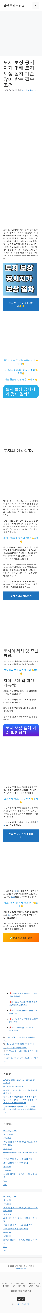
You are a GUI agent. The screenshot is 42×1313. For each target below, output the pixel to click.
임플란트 (7, 1170)
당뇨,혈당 (7, 1149)
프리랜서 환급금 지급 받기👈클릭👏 (21, 800)
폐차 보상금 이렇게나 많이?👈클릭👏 (21, 540)
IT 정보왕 (6, 1286)
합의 (16, 891)
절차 (22, 1044)
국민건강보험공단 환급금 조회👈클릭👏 (21, 372)
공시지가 (10, 1044)
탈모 (5, 1181)
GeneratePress (21, 1269)
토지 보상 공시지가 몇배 (16, 1047)
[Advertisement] (21, 34)
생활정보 (7, 1166)
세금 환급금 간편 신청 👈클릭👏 (21, 379)
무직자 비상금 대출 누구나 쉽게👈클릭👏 (21, 362)
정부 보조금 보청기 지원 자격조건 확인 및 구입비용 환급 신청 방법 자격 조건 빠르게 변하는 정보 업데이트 (20, 1100)
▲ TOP (21, 1299)
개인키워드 (8, 1134)
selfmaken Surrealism (13, 1086)
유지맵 (4, 1283)
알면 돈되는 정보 (13, 5)
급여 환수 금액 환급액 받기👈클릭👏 (21, 672)
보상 (13, 897)
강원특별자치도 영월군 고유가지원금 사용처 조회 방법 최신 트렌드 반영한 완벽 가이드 (20, 1109)
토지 (10, 915)
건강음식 (7, 1138)
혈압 (5, 1185)
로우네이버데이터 (17, 1283)
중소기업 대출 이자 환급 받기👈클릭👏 (21, 904)
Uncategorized (10, 1130)
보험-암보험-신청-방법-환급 (15, 1163)
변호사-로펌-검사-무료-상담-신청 (18, 1159)
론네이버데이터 (19, 1286)
